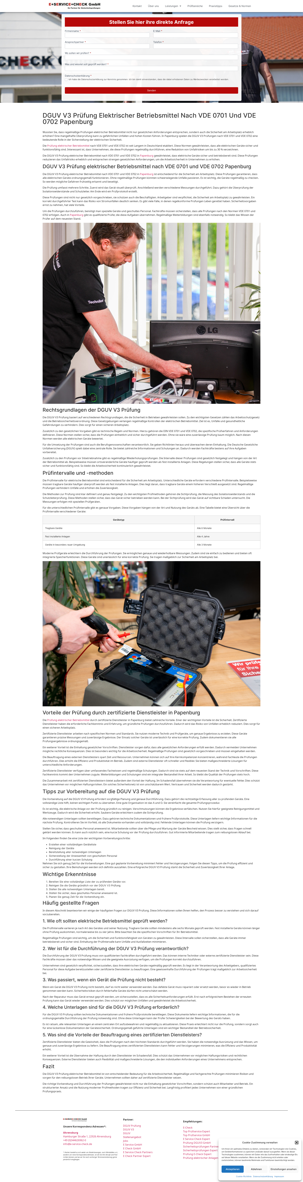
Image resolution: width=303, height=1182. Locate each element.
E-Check (188, 1127)
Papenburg (146, 155)
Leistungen (171, 6)
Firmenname (73, 31)
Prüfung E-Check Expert (197, 1154)
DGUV (126, 1133)
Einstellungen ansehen (284, 1169)
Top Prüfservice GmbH (196, 1135)
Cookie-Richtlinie (244, 1176)
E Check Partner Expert (137, 1156)
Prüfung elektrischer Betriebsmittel (68, 145)
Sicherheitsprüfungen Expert (200, 1150)
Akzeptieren (233, 1169)
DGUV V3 (128, 1129)
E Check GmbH (132, 1148)
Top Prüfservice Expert (196, 1131)
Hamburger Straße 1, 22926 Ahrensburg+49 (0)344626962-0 (87, 1136)
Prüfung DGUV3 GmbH (197, 1142)
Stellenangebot (132, 1137)
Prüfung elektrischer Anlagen (200, 1158)
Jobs (125, 1141)
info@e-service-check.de (77, 1144)
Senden (151, 90)
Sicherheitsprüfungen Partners (201, 1146)
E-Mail (157, 31)
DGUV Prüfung (132, 1125)
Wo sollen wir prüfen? (78, 53)
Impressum (279, 1176)
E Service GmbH (132, 1144)
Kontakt (137, 6)
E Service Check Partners (138, 1152)
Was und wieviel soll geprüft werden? (87, 64)
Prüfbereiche (195, 6)
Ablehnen (256, 1169)
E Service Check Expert (197, 1139)
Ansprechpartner (75, 42)
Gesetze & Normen (240, 6)
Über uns (153, 6)
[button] (296, 1142)
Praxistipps (215, 6)
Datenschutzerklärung (263, 1176)
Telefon (158, 42)
